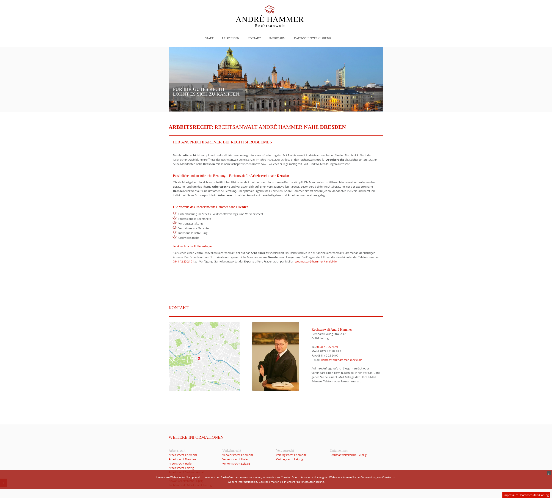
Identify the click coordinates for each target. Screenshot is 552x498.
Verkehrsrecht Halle (235, 459)
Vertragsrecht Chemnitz (291, 455)
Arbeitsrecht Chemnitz (183, 455)
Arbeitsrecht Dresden (182, 459)
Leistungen (230, 38)
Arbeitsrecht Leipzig (181, 468)
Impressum (277, 38)
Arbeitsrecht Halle (180, 463)
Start (209, 38)
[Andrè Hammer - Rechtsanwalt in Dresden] (269, 18)
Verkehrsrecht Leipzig (236, 463)
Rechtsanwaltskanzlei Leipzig (348, 455)
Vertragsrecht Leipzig (289, 459)
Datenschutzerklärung (312, 38)
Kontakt (254, 38)
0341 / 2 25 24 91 (183, 261)
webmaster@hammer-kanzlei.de (316, 261)
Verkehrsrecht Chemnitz (237, 455)
